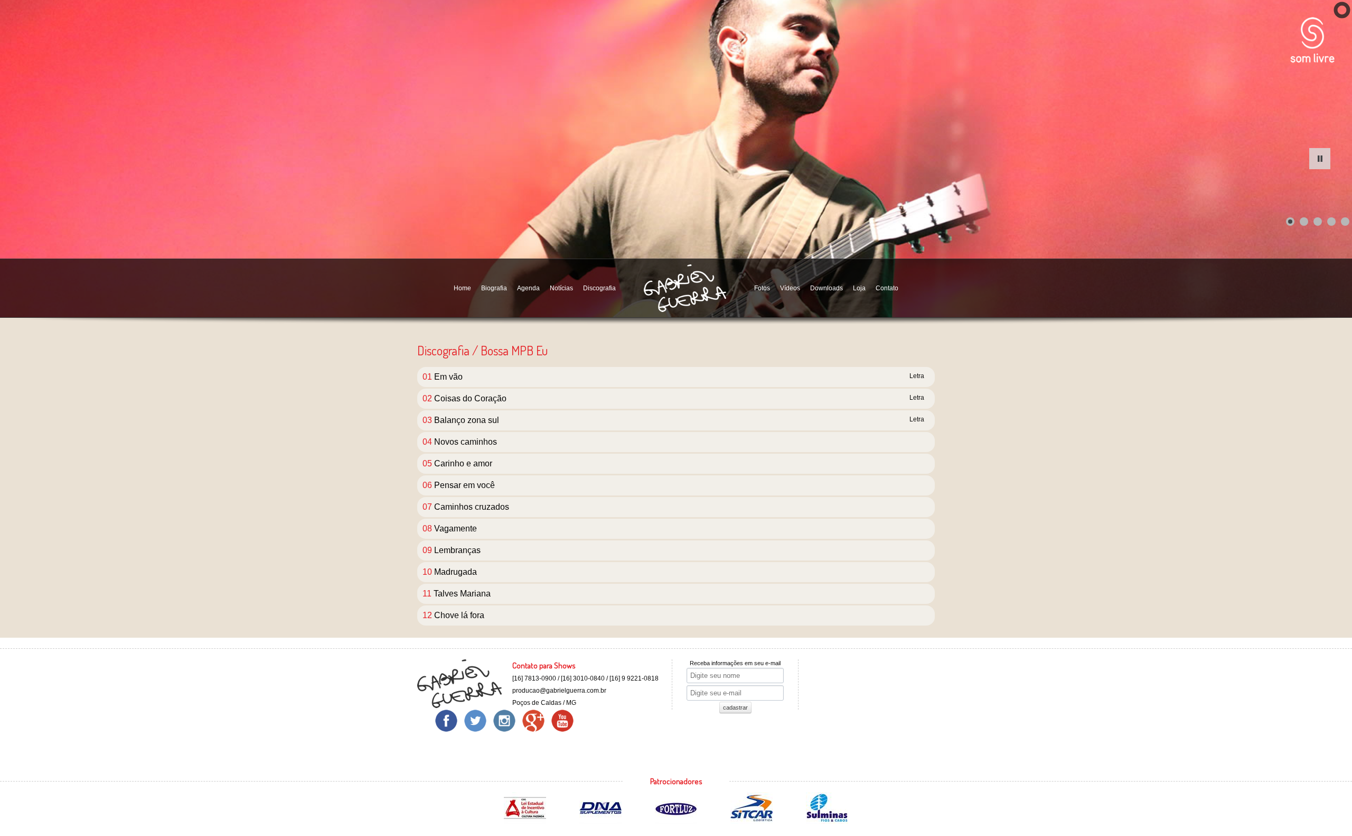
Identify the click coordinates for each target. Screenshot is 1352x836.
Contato (887, 288)
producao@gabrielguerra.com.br (559, 690)
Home (462, 288)
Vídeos (790, 288)
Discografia (599, 288)
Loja (859, 288)
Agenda (528, 288)
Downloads (826, 288)
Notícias (561, 288)
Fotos (762, 288)
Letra (916, 376)
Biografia (494, 288)
